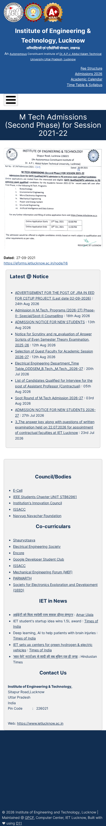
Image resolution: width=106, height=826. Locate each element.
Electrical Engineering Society (37, 546)
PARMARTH (22, 578)
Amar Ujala (84, 614)
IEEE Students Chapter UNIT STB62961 (45, 497)
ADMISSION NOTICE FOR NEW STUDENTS (50, 322)
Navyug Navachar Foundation (37, 516)
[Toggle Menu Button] (11, 100)
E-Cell (17, 490)
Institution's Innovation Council (37, 503)
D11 (19, 823)
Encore (18, 553)
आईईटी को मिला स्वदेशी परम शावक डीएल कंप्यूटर (43, 614)
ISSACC (19, 509)
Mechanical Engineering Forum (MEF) (42, 572)
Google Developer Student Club (38, 559)
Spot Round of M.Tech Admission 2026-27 (49, 398)
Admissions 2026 (88, 74)
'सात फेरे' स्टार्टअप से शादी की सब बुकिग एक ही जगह (45, 656)
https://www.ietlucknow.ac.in (40, 723)
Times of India (24, 638)
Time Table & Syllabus (84, 85)
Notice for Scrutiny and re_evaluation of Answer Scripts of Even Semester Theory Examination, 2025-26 (53, 339)
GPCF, (30, 817)
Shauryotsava (24, 540)
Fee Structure (91, 68)
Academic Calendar (86, 79)
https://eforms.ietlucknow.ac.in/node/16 (36, 263)
